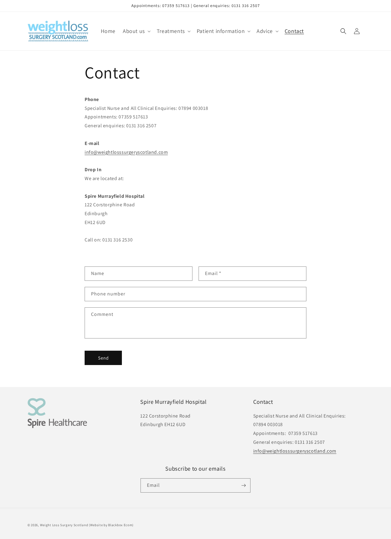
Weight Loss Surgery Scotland (64, 525)
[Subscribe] (243, 485)
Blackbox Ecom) (120, 525)
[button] (136, 31)
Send (103, 358)
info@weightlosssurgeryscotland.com (126, 152)
